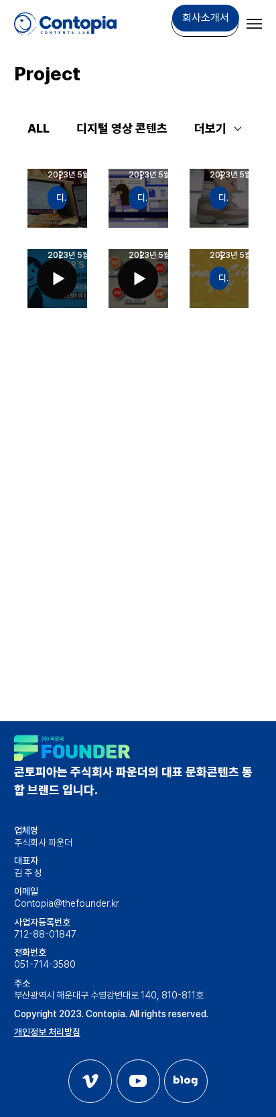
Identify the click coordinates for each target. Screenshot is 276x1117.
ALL (38, 128)
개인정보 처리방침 (47, 1032)
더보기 (210, 128)
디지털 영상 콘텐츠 (121, 128)
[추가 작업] (65, 175)
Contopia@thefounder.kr (66, 903)
